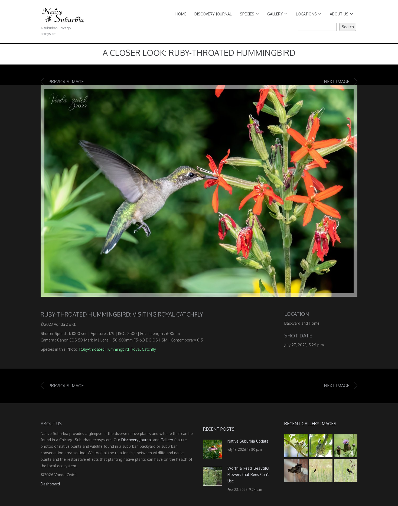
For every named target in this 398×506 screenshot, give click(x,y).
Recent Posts (218, 429)
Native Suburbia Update (248, 441)
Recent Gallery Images (310, 423)
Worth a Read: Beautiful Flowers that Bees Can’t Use (248, 475)
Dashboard (50, 484)
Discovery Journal (213, 14)
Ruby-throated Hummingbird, (104, 349)
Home (180, 14)
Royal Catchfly (143, 349)
